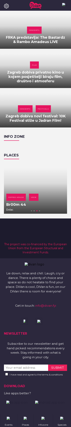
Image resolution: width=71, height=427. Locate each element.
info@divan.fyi (45, 305)
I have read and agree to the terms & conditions (36, 374)
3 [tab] (36, 211)
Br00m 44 (16, 204)
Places (11, 155)
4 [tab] (39, 211)
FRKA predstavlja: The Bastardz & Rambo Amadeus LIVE (35, 39)
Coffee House (16, 197)
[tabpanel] (35, 188)
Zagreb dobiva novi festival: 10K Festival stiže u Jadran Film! (36, 118)
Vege (33, 197)
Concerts (34, 30)
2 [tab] (34, 211)
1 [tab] (31, 211)
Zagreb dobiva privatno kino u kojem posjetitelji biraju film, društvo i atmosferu (35, 76)
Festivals (43, 109)
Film (34, 65)
